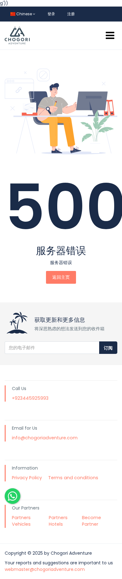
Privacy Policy (27, 478)
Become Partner (91, 521)
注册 (71, 14)
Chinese (24, 14)
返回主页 (61, 277)
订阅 (108, 348)
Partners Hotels (58, 521)
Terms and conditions (73, 478)
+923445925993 (30, 398)
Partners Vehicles (21, 521)
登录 (51, 14)
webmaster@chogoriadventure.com (45, 569)
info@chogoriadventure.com (45, 438)
